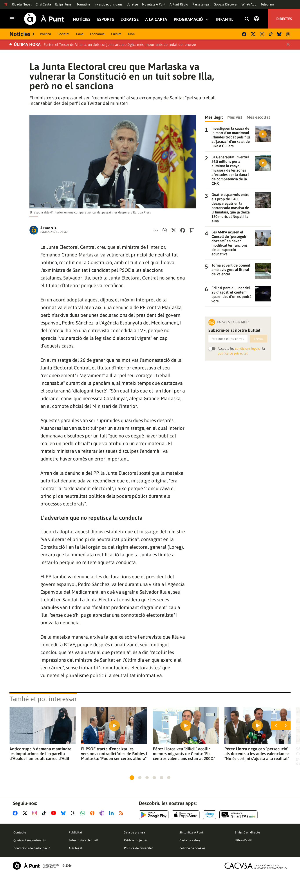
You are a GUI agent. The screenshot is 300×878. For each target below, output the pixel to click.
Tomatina (83, 4)
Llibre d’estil (243, 840)
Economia (97, 34)
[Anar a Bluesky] (64, 813)
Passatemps (201, 4)
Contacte (19, 832)
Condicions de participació (31, 848)
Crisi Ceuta (43, 4)
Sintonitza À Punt (191, 832)
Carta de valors (189, 840)
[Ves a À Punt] (44, 19)
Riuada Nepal (21, 4)
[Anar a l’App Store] (186, 814)
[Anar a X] (26, 813)
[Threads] (288, 34)
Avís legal (75, 848)
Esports (105, 19)
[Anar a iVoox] (93, 813)
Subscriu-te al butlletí (83, 840)
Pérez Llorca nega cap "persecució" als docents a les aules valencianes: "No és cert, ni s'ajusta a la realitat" (256, 753)
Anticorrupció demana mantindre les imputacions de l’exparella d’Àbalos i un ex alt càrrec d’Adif (40, 753)
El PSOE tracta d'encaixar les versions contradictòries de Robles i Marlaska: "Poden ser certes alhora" (114, 753)
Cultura (116, 34)
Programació (188, 19)
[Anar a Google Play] (153, 814)
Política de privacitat (138, 848)
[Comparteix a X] (173, 230)
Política (45, 34)
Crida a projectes (136, 840)
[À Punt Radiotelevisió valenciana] (36, 866)
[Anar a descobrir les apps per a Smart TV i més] (238, 814)
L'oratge (132, 4)
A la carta (156, 19)
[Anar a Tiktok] (45, 813)
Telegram (267, 4)
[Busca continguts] (246, 19)
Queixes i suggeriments (29, 840)
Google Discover (225, 4)
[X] (253, 34)
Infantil (224, 19)
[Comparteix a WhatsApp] (164, 230)
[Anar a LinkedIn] (112, 813)
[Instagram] (262, 34)
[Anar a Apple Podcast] (102, 813)
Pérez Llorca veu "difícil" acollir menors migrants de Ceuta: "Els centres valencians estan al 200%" (184, 753)
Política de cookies (192, 848)
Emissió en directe (247, 832)
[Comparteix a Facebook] (182, 230)
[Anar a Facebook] (16, 813)
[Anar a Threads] (74, 813)
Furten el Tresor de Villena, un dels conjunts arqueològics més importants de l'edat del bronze (120, 44)
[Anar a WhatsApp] (83, 813)
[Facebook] (244, 34)
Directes (284, 19)
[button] (132, 777)
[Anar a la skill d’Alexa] (209, 814)
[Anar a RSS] (122, 813)
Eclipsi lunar (63, 4)
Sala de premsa (134, 832)
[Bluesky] (279, 34)
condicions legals (247, 348)
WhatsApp (249, 4)
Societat (63, 34)
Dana (79, 34)
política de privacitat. (233, 353)
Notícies (81, 19)
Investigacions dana (108, 4)
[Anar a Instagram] (35, 813)
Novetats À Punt (153, 4)
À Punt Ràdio (179, 4)
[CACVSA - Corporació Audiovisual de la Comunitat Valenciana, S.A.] (255, 866)
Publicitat (75, 832)
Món (131, 34)
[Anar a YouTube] (54, 813)
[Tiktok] (271, 34)
